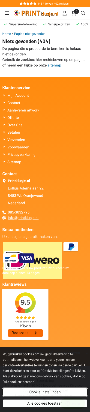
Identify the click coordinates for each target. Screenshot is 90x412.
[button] (7, 13)
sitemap (54, 65)
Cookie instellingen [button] (45, 392)
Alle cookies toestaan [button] (45, 403)
